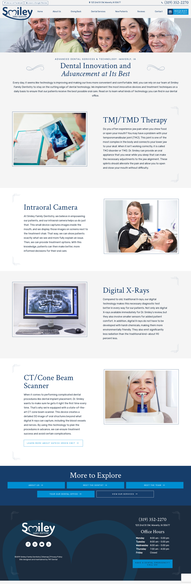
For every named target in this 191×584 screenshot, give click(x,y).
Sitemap (45, 557)
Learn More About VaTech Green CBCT (51, 443)
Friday (139, 552)
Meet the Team (152, 485)
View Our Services (123, 494)
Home (40, 11)
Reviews (141, 11)
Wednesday (142, 545)
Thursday (141, 549)
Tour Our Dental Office (64, 494)
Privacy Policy (56, 557)
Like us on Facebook (14, 3)
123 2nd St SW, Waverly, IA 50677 (106, 2)
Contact (159, 11)
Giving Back (76, 11)
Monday (140, 538)
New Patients (121, 11)
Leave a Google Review (37, 3)
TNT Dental (52, 559)
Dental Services (98, 11)
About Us (57, 11)
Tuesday (140, 541)
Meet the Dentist (93, 485)
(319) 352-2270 (175, 2)
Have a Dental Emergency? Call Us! (152, 564)
